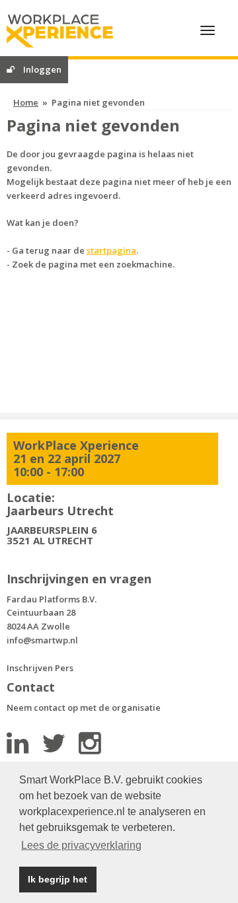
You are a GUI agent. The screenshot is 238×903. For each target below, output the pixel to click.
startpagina (111, 250)
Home (25, 102)
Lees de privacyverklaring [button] (81, 845)
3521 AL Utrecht (50, 540)
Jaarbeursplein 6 (52, 529)
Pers (64, 668)
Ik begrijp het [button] (57, 879)
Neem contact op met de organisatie (84, 707)
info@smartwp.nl (42, 640)
